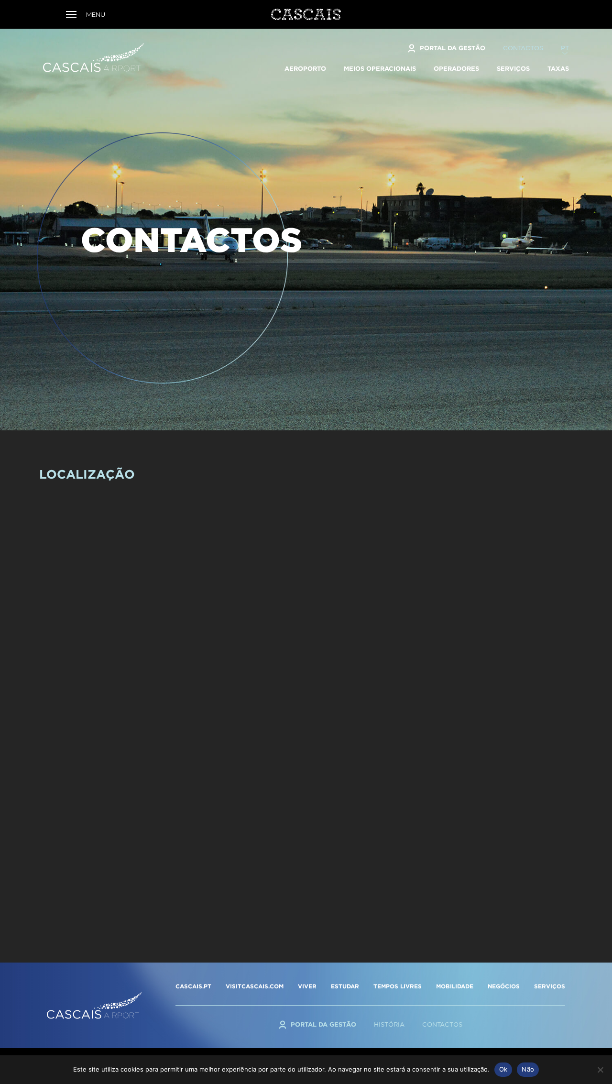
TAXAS (558, 68)
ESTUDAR (345, 986)
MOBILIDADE (454, 986)
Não (528, 1069)
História (389, 1024)
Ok (503, 1069)
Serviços (513, 68)
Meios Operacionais (380, 68)
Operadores (456, 68)
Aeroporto (305, 68)
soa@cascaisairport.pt (396, 888)
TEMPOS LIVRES (397, 986)
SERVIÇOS (549, 986)
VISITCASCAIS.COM (255, 986)
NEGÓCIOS (504, 986)
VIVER (307, 986)
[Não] (600, 1069)
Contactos (523, 48)
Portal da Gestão (452, 47)
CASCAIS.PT (193, 986)
